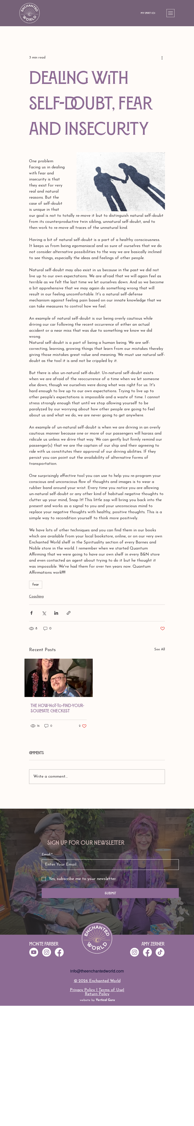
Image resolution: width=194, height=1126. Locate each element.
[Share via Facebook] (31, 613)
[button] (149, 13)
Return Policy (97, 994)
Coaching (36, 596)
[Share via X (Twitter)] (43, 613)
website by (97, 1000)
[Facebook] (147, 952)
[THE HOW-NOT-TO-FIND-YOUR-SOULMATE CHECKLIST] (59, 678)
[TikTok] (160, 952)
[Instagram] (134, 952)
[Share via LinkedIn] (56, 613)
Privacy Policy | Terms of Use (96, 990)
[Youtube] (33, 952)
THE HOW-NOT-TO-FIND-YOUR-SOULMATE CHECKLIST (57, 708)
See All (159, 649)
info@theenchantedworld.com (97, 971)
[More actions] (162, 57)
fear (35, 585)
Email (47, 855)
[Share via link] (68, 613)
